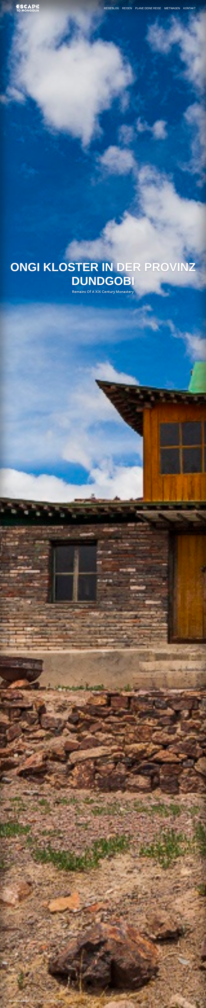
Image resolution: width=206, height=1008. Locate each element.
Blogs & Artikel (22, 1000)
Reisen (127, 8)
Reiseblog (111, 8)
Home (11, 1000)
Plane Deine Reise (148, 8)
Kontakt (189, 8)
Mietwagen (172, 8)
